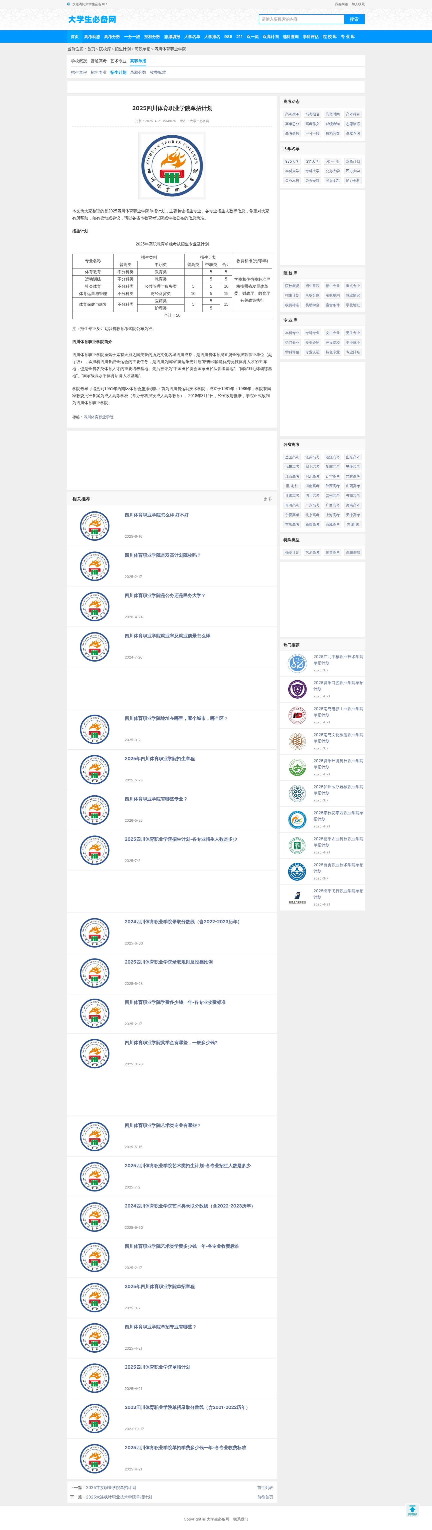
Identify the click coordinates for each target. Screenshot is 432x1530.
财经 (155, 293)
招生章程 (79, 72)
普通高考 (99, 60)
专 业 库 (348, 36)
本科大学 (292, 171)
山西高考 (353, 486)
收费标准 (158, 72)
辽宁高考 (333, 476)
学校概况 (79, 60)
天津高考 (353, 515)
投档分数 (152, 36)
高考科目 (353, 114)
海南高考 (353, 505)
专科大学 (313, 171)
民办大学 (353, 171)
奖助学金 (313, 305)
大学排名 (212, 36)
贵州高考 (333, 495)
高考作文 (313, 124)
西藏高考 (333, 524)
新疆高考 (313, 524)
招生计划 (123, 48)
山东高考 (353, 457)
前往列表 (265, 1487)
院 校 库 (330, 36)
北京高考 (313, 515)
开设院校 (333, 342)
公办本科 (292, 180)
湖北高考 (313, 466)
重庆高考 (292, 524)
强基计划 (292, 552)
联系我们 (240, 1519)
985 (228, 36)
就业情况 (353, 295)
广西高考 (333, 505)
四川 (121, 211)
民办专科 (353, 180)
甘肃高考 (292, 495)
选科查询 (291, 36)
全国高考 (292, 457)
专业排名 (353, 352)
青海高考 (292, 505)
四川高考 (313, 495)
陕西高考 (333, 486)
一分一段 (132, 36)
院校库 (105, 48)
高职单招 (142, 48)
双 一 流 (332, 161)
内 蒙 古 (353, 524)
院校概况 (292, 285)
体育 (129, 211)
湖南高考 (333, 466)
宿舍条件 (333, 305)
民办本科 (333, 180)
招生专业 (99, 72)
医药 (159, 301)
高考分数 (112, 36)
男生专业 (353, 333)
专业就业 (353, 342)
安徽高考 (353, 466)
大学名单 (192, 36)
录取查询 (353, 133)
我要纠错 (341, 4)
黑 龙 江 (292, 486)
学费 (238, 279)
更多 (267, 498)
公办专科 (313, 180)
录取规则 (333, 295)
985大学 (292, 161)
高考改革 (292, 114)
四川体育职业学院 (170, 48)
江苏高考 (313, 457)
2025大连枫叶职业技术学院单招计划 (119, 1496)
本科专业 (292, 333)
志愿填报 (172, 36)
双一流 (253, 36)
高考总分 (292, 124)
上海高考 (333, 515)
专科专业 (313, 333)
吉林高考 (353, 476)
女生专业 (333, 333)
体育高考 (333, 552)
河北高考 (313, 476)
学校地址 (353, 305)
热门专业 (292, 342)
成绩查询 (333, 124)
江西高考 (292, 476)
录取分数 (138, 72)
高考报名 (313, 114)
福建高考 (292, 466)
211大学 (312, 161)
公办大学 (333, 171)
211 (239, 36)
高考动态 (92, 36)
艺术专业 (118, 60)
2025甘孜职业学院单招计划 (111, 1487)
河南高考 (313, 486)
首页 (75, 36)
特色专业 (333, 352)
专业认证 (313, 352)
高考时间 (333, 114)
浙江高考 (333, 457)
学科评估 (311, 36)
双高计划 (271, 36)
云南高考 (353, 495)
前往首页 (265, 1496)
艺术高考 (313, 552)
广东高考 (313, 505)
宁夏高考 (292, 515)
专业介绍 (313, 342)
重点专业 (353, 285)
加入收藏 (358, 4)
